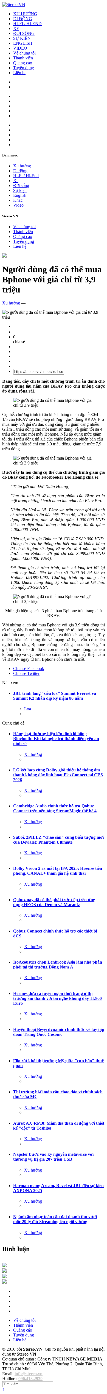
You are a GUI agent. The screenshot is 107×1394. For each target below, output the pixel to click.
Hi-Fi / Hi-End (26, 175)
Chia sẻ (28, 668)
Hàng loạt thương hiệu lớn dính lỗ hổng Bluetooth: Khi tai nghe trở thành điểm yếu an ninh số (56, 738)
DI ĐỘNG (22, 18)
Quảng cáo (22, 63)
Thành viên (23, 58)
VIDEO (20, 48)
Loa (27, 709)
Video (18, 205)
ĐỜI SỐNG (24, 33)
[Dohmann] (4, 1265)
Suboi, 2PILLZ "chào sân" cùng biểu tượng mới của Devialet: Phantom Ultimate (58, 839)
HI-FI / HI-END (27, 23)
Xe (15, 180)
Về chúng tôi (24, 53)
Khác (17, 200)
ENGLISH (22, 43)
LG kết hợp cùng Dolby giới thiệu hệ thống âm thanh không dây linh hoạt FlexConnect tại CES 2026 (58, 775)
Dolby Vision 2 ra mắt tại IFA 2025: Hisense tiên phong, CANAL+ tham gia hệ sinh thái (57, 871)
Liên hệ (19, 72)
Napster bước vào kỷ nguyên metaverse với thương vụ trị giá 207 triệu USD (53, 1156)
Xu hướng (22, 166)
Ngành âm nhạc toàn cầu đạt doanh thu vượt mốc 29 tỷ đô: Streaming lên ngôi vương (55, 1219)
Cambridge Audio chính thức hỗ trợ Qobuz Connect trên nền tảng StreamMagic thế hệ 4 (55, 808)
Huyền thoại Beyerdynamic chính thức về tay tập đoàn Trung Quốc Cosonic (58, 1032)
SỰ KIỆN (22, 38)
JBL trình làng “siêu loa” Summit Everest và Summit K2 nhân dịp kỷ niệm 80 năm (54, 696)
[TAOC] (4, 1282)
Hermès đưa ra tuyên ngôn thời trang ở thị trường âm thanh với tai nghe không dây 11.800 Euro (57, 998)
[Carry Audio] (4, 1271)
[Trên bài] (4, 256)
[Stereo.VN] (13, 4)
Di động (20, 170)
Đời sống (21, 185)
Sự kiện (20, 190)
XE (16, 28)
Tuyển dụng (23, 67)
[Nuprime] (4, 1276)
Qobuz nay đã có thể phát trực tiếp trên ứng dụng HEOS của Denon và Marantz (54, 902)
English (19, 195)
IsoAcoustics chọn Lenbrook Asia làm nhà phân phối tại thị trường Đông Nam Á (57, 964)
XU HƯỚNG (25, 13)
